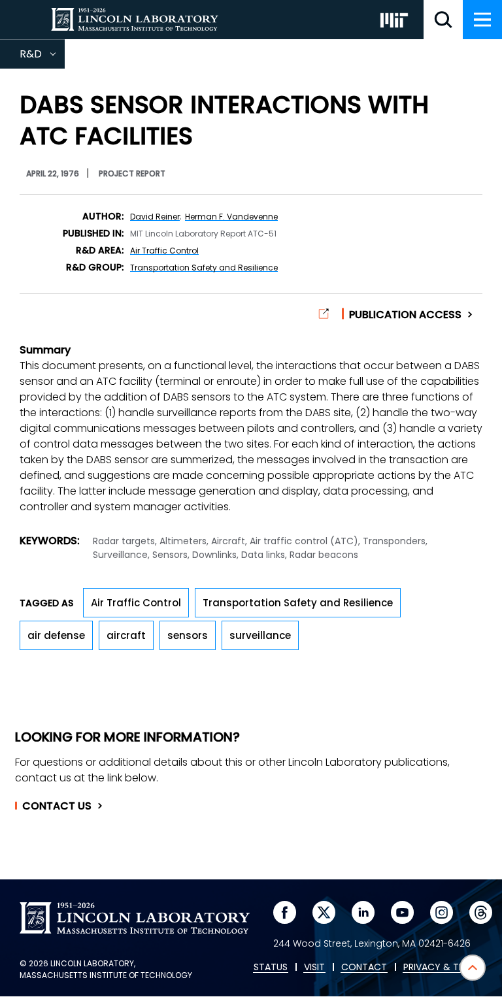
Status (271, 967)
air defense (56, 635)
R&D (42, 57)
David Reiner (155, 216)
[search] (443, 19)
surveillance (260, 635)
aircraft (126, 635)
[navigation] (482, 19)
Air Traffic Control (164, 250)
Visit (314, 967)
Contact (57, 806)
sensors (187, 635)
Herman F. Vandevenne (231, 216)
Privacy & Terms (442, 967)
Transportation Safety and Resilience (204, 267)
